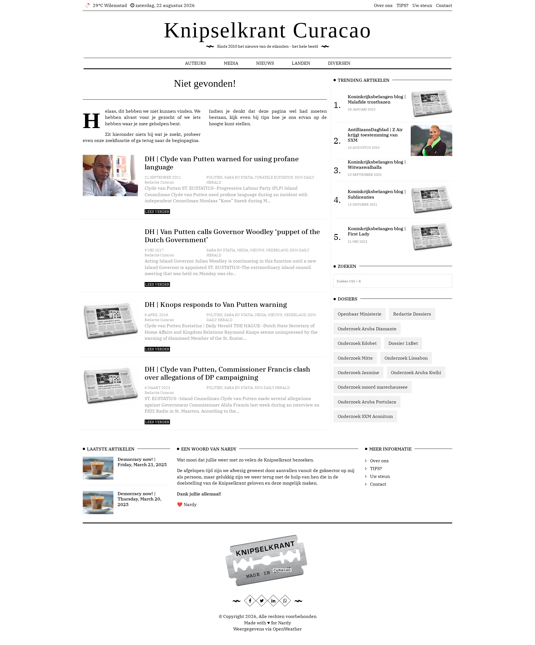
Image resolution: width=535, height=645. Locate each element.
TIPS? (402, 5)
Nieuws (265, 63)
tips (265, 117)
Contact (444, 5)
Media (231, 63)
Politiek (214, 177)
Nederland (277, 250)
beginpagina (185, 140)
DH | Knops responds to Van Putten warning (216, 304)
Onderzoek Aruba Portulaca (367, 402)
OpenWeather (287, 629)
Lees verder (157, 211)
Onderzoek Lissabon (406, 358)
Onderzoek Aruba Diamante (367, 328)
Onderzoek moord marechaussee (373, 387)
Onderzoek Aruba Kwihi (416, 372)
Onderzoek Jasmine (358, 372)
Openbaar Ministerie (359, 314)
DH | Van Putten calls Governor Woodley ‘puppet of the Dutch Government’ (232, 235)
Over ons (383, 5)
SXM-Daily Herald (272, 387)
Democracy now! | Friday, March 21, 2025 (142, 461)
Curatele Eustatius (274, 177)
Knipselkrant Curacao (267, 30)
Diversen (339, 63)
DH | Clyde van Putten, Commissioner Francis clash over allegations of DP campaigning (227, 373)
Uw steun (422, 5)
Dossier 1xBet (403, 343)
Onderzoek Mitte (355, 358)
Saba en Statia (238, 177)
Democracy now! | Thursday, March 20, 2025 (139, 499)
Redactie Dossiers (412, 314)
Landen (301, 63)
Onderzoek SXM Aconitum (365, 416)
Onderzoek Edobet (357, 343)
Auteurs (195, 63)
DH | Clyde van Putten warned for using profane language (222, 162)
